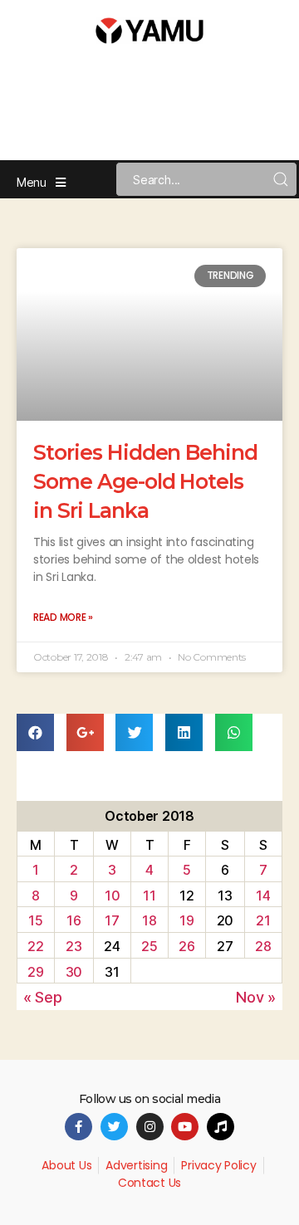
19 (186, 920)
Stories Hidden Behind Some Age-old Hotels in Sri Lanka (145, 481)
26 (186, 946)
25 (149, 946)
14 (263, 895)
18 (149, 920)
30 (74, 972)
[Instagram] (150, 1126)
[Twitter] (114, 1126)
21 (263, 920)
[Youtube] (185, 1126)
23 (73, 946)
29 (35, 972)
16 (73, 920)
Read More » (63, 617)
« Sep (42, 997)
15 (35, 920)
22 (35, 946)
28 (263, 946)
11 (149, 895)
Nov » (256, 997)
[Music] (220, 1126)
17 (112, 920)
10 (112, 895)
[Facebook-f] (78, 1126)
